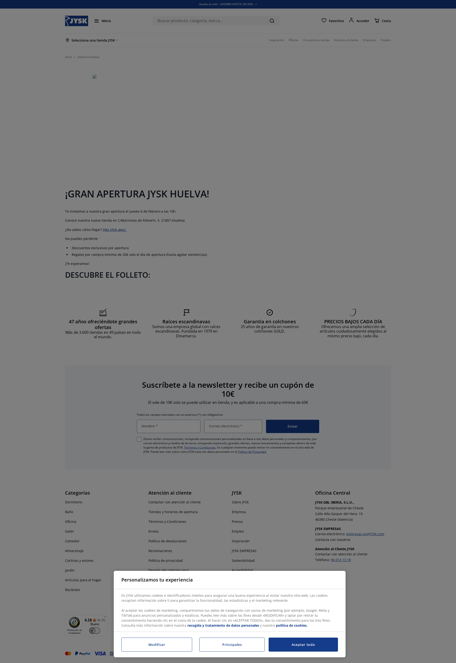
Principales (232, 644)
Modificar (156, 644)
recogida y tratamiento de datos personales (223, 625)
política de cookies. (292, 625)
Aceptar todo (303, 644)
